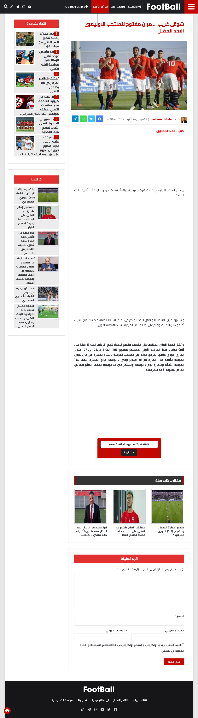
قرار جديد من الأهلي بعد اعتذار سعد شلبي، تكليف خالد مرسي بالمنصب (91, 531)
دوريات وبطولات (75, 6)
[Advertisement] (129, 230)
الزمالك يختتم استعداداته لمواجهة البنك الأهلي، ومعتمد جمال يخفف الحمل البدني (25, 316)
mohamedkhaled (161, 119)
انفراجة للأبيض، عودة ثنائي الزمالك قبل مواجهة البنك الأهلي (49, 60)
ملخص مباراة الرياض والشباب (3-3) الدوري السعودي (171, 531)
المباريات (116, 6)
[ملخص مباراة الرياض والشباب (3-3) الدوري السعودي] (167, 506)
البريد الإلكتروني (174, 630)
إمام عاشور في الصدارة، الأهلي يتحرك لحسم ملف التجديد (49, 125)
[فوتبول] (164, 6)
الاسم (179, 616)
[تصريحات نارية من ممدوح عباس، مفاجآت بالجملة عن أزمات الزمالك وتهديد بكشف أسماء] (48, 264)
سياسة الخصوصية (62, 700)
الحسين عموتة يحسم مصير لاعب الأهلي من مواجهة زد (48, 40)
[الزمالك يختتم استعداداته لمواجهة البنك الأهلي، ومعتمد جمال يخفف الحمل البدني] (48, 311)
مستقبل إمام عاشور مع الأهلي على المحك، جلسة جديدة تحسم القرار (130, 531)
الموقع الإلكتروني (116, 630)
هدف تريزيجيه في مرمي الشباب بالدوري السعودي (25, 294)
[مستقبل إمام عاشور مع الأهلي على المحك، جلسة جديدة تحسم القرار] (129, 506)
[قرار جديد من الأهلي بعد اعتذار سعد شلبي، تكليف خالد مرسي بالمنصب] (90, 506)
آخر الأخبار (99, 6)
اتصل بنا (83, 700)
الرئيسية (133, 6)
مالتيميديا (108, 20)
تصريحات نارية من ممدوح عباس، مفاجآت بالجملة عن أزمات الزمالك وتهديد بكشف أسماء (25, 270)
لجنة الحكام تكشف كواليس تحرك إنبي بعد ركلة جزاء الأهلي (48, 82)
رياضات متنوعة (132, 20)
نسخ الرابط (129, 452)
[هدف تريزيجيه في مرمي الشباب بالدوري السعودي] (48, 293)
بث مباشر (90, 20)
